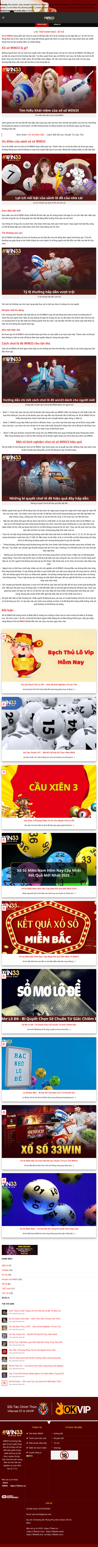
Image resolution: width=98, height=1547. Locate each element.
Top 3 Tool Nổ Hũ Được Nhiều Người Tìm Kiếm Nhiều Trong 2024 (36, 1373)
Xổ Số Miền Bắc (36, 134)
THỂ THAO (6, 1288)
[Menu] (3, 18)
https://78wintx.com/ (36, 1531)
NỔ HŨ (4, 1284)
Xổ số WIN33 (7, 36)
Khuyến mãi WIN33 (10, 1279)
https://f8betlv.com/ (54, 1534)
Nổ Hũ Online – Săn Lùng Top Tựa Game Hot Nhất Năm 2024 (35, 1381)
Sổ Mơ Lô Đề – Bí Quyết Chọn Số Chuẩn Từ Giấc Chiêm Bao (49, 1025)
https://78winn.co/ (18, 1486)
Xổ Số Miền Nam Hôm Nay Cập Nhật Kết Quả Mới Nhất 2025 (49, 888)
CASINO (5, 1270)
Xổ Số (4, 1298)
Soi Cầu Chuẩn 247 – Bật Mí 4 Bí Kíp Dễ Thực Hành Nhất (49, 752)
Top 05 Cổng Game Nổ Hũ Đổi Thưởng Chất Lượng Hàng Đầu (35, 1358)
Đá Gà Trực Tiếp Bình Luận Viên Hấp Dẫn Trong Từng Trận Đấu (36, 1342)
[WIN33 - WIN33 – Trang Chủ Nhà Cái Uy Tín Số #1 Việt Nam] (49, 17)
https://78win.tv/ (51, 1528)
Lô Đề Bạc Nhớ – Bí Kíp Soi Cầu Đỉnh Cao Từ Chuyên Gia (49, 1093)
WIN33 (22, 621)
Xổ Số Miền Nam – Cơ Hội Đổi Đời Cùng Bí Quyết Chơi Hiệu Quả (49, 1229)
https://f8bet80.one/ (35, 1534)
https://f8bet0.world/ (55, 1531)
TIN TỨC (5, 1293)
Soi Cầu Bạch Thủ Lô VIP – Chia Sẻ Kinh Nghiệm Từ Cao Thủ (49, 684)
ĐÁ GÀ (4, 1275)
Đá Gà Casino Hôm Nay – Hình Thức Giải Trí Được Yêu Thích (34, 1319)
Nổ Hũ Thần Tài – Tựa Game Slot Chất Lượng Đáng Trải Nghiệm (36, 1366)
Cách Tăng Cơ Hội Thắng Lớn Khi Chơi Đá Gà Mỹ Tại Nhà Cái (35, 1311)
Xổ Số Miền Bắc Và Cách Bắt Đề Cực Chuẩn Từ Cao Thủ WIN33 (49, 1161)
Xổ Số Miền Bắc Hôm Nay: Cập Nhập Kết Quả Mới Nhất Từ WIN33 (49, 957)
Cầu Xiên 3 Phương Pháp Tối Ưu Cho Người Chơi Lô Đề (49, 820)
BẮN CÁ (5, 1265)
